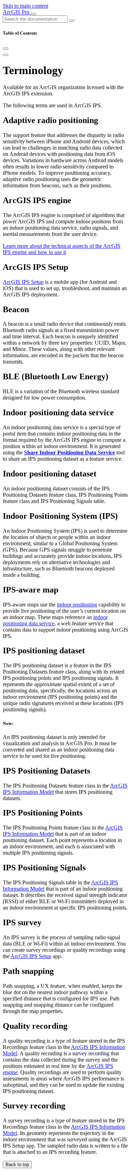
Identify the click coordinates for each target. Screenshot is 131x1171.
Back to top (17, 1164)
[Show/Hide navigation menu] (33, 14)
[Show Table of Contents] (5, 55)
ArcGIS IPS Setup (23, 282)
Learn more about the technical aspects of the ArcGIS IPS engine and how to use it (62, 249)
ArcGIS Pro (17, 12)
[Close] (5, 49)
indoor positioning (77, 605)
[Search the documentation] (71, 21)
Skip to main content (25, 6)
